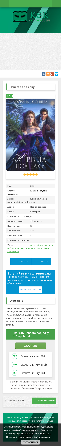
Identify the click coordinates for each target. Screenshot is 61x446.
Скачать (24, 261)
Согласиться (30, 442)
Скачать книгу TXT (33, 373)
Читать (44, 261)
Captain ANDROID (30, 16)
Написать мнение (46, 400)
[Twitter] (56, 74)
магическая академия (22, 248)
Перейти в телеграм (30, 289)
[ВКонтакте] (43, 74)
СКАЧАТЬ (30, 345)
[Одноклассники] (48, 74)
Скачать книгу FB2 (33, 356)
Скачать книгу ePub (34, 364)
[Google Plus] (52, 74)
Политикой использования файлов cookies (28, 437)
